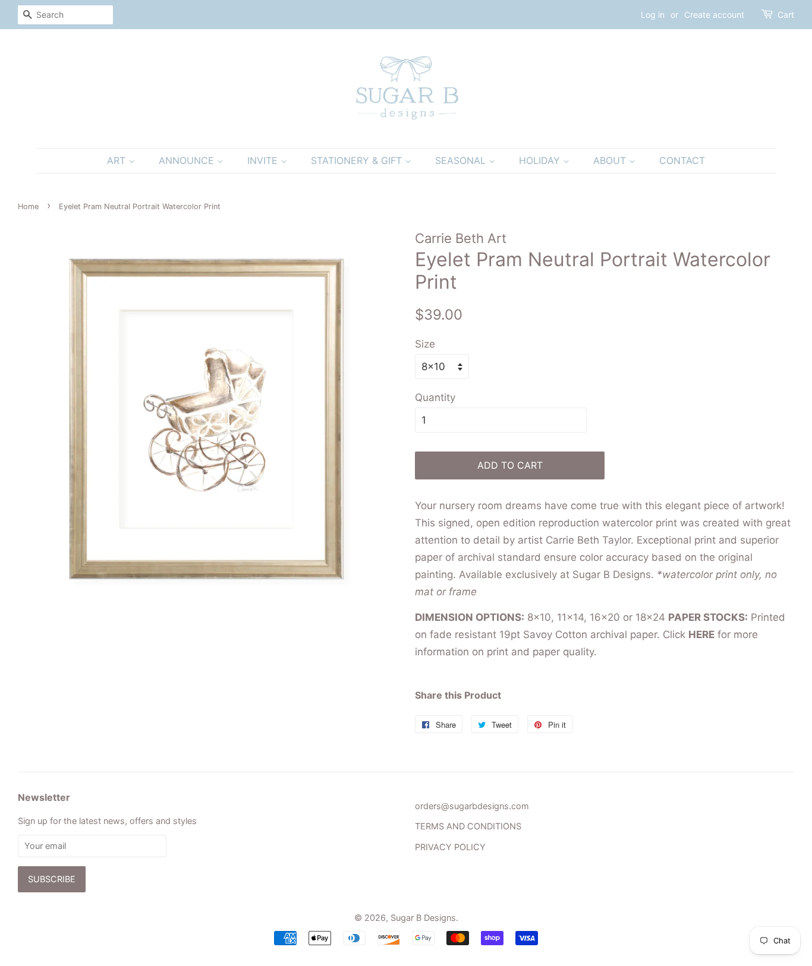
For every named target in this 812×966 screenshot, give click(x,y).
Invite (264, 160)
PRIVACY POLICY (450, 847)
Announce (188, 160)
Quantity (435, 397)
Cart (786, 15)
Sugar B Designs (423, 918)
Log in (653, 15)
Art (117, 160)
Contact (682, 160)
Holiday (541, 160)
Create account (714, 15)
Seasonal (462, 160)
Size (425, 344)
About (611, 160)
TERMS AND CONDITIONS (468, 826)
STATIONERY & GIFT (358, 160)
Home (28, 206)
